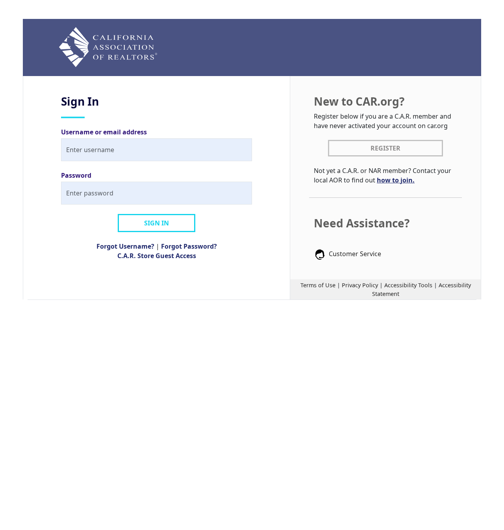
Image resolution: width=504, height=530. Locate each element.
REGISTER (385, 148)
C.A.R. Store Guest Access (156, 255)
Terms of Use (317, 285)
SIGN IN (156, 223)
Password (76, 175)
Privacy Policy (360, 285)
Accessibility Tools (408, 285)
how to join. (396, 180)
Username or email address (104, 132)
